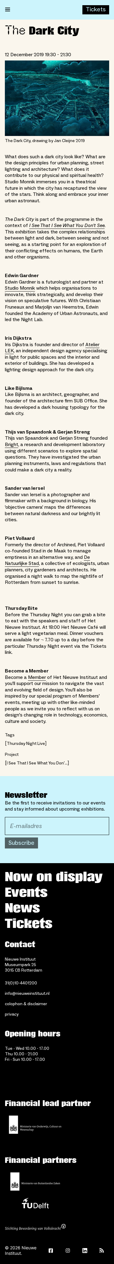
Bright (11, 444)
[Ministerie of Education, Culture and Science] (35, 1125)
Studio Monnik (20, 288)
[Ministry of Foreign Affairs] (35, 1181)
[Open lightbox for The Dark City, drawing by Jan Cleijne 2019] (57, 98)
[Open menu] (7, 10)
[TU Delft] (35, 1205)
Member (37, 677)
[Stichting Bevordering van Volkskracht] (35, 1228)
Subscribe (21, 843)
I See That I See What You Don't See (67, 225)
